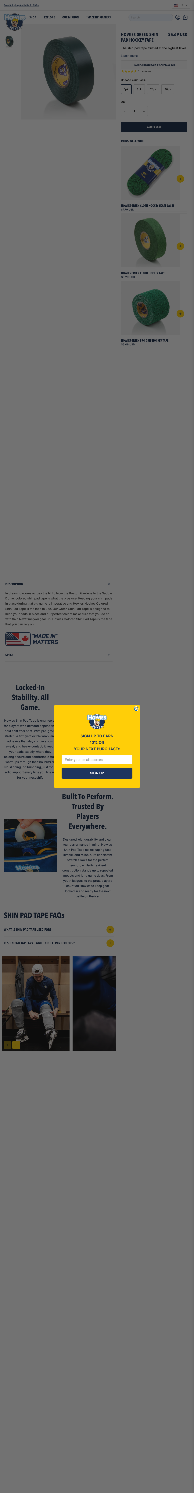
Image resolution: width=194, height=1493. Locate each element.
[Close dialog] (136, 709)
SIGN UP (97, 773)
